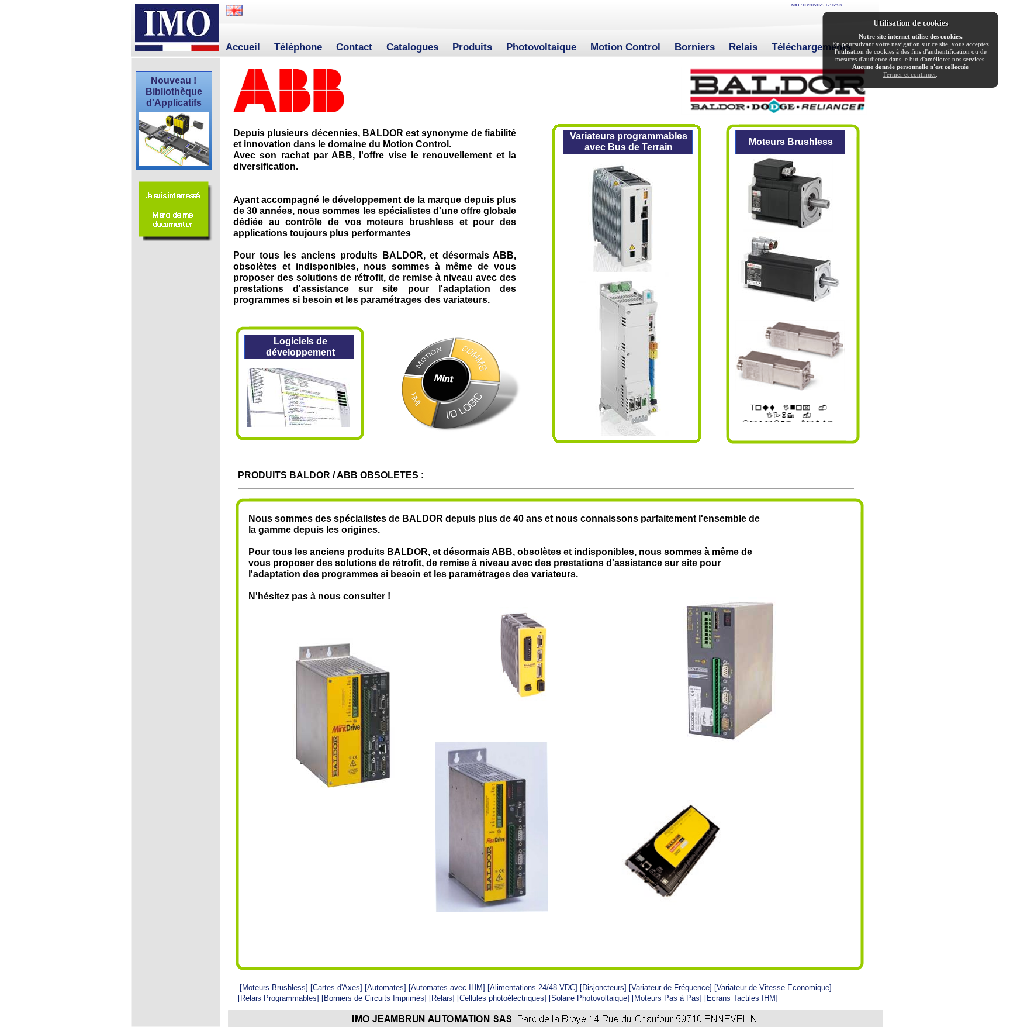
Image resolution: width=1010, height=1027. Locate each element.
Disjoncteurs (603, 987)
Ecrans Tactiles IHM (741, 998)
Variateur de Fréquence (670, 987)
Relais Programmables (278, 998)
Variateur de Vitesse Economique (773, 987)
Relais (441, 998)
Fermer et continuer (909, 74)
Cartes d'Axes (336, 987)
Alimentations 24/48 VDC (532, 987)
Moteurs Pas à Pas (667, 998)
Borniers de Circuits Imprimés (374, 998)
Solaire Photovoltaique (589, 998)
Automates (385, 987)
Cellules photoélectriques (501, 998)
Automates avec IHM (447, 987)
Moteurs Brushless (274, 987)
